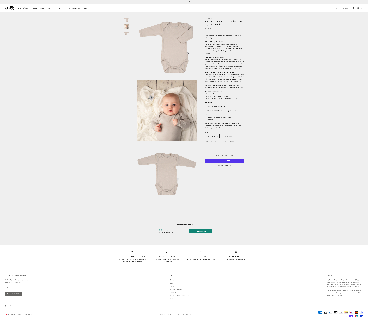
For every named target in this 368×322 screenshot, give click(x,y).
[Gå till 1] (126, 19)
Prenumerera (13, 293)
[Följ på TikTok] (15, 306)
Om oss (172, 280)
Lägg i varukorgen (224, 155)
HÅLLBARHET (89, 8)
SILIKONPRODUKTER (55, 8)
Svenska (344, 8)
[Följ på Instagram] (11, 306)
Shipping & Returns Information (179, 296)
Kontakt (172, 299)
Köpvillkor (173, 292)
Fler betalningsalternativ (224, 165)
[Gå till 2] (126, 26)
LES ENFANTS (210, 18)
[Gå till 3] (126, 33)
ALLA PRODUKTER (73, 8)
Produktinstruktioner (176, 289)
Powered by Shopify (183, 314)
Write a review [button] (201, 231)
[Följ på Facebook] (6, 306)
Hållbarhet (173, 286)
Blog (171, 283)
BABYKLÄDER (23, 8)
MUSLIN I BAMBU (38, 8)
